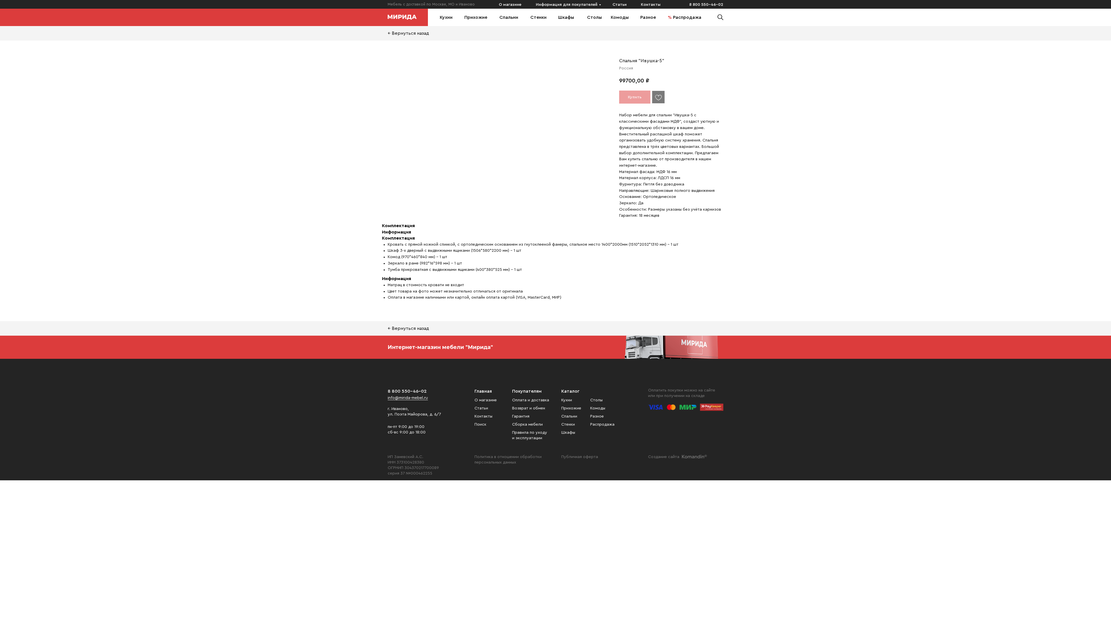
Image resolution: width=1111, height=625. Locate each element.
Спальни (508, 17)
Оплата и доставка (530, 400)
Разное (648, 17)
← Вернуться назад (408, 33)
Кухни (446, 17)
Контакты (651, 5)
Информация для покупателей (566, 5)
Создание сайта (663, 457)
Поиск (480, 424)
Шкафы (566, 17)
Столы (594, 17)
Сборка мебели (527, 424)
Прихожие (475, 17)
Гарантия (520, 416)
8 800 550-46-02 (706, 5)
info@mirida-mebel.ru (408, 398)
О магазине (510, 5)
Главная (483, 391)
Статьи (619, 5)
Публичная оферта (579, 457)
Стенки (538, 17)
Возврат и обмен (528, 408)
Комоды (620, 17)
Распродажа (687, 17)
